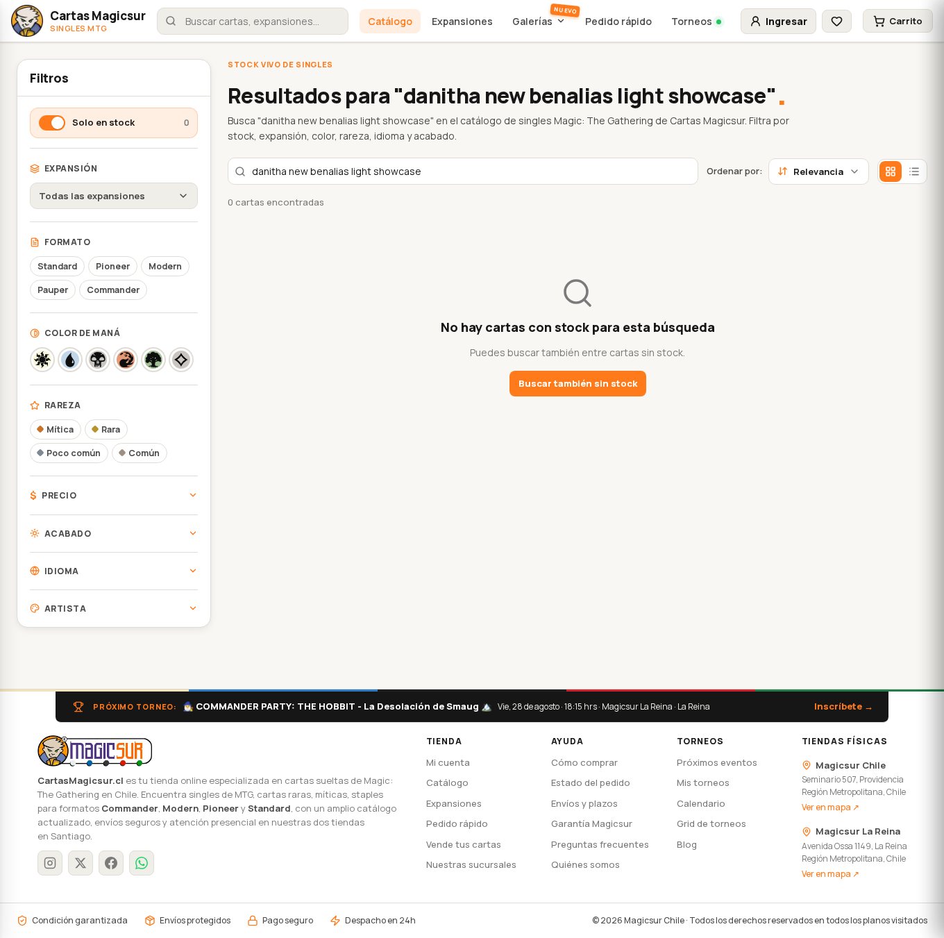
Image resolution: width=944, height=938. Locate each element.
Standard (57, 266)
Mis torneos (703, 782)
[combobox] (252, 21)
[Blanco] (42, 359)
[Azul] (70, 359)
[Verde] (153, 359)
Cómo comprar (584, 762)
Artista (65, 608)
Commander (113, 290)
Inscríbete (843, 706)
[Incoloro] (181, 359)
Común (144, 453)
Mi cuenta (448, 762)
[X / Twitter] (80, 863)
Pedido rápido (618, 21)
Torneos (691, 21)
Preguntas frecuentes (600, 844)
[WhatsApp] (141, 863)
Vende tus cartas (463, 844)
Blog (687, 844)
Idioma (61, 571)
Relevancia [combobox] (818, 171)
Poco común (74, 453)
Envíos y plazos (584, 803)
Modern (165, 266)
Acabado (67, 533)
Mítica (60, 429)
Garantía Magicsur (591, 823)
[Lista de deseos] (837, 21)
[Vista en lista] (914, 171)
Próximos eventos (717, 762)
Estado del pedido (590, 782)
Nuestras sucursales (471, 864)
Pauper (52, 290)
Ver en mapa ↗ (830, 807)
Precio (53, 495)
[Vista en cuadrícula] (890, 171)
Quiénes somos (585, 864)
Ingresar (786, 21)
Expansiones (462, 21)
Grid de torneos (711, 823)
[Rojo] (125, 359)
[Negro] (97, 359)
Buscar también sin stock (578, 383)
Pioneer (113, 266)
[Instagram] (49, 863)
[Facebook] (111, 863)
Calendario (701, 803)
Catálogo (390, 21)
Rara (110, 429)
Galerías (532, 21)
